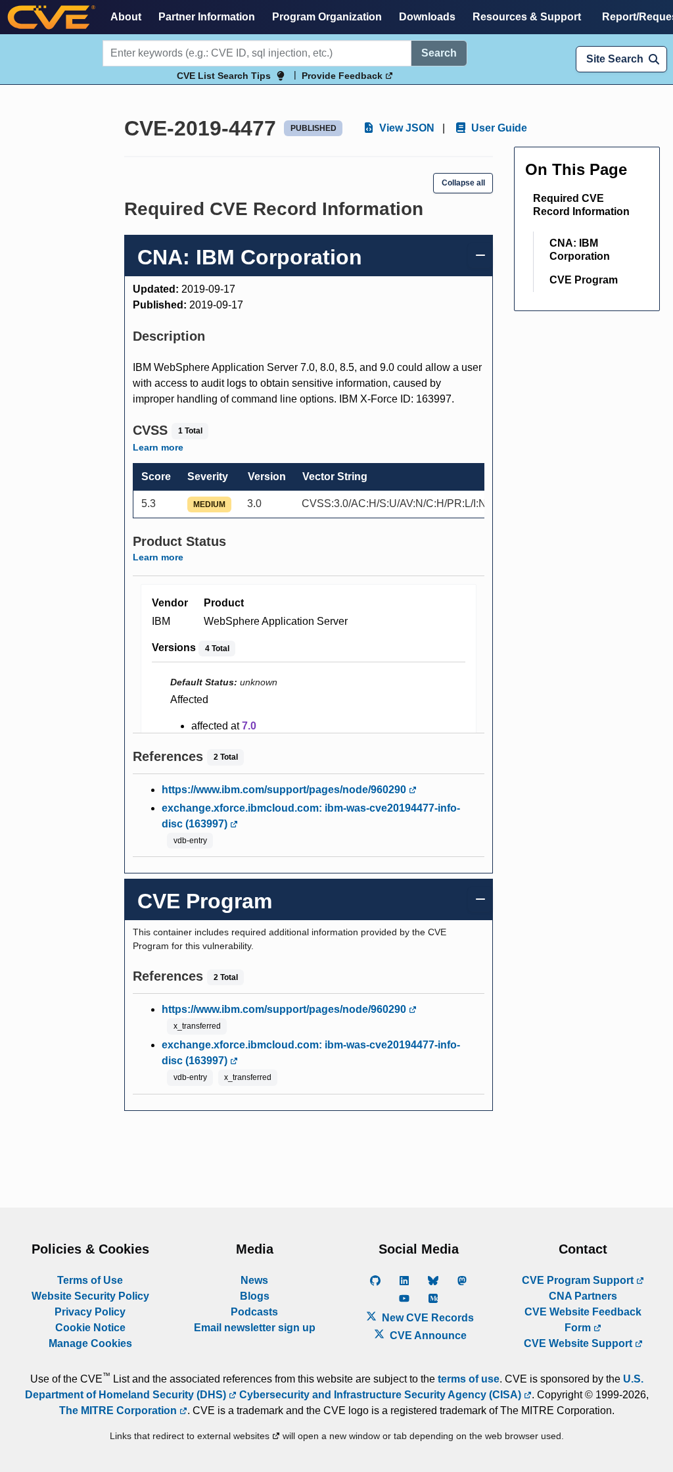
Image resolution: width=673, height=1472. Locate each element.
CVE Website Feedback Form (582, 1319)
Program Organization (327, 16)
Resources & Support (527, 16)
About (125, 16)
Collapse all (463, 182)
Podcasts (254, 1311)
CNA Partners (583, 1296)
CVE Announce (427, 1335)
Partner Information (206, 16)
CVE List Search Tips (224, 75)
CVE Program (583, 279)
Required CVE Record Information (581, 205)
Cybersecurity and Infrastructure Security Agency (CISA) (380, 1394)
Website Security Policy (90, 1296)
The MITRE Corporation (119, 1410)
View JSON (405, 128)
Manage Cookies (90, 1343)
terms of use (468, 1379)
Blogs (254, 1296)
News (254, 1280)
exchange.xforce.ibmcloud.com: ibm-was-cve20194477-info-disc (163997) (311, 815)
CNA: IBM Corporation (579, 249)
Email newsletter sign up (254, 1327)
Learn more (158, 447)
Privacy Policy (90, 1311)
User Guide (498, 128)
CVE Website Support (579, 1343)
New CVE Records (426, 1317)
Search (439, 53)
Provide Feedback (343, 75)
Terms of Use (90, 1280)
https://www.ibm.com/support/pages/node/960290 (285, 789)
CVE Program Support (579, 1280)
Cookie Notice (90, 1327)
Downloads (427, 16)
